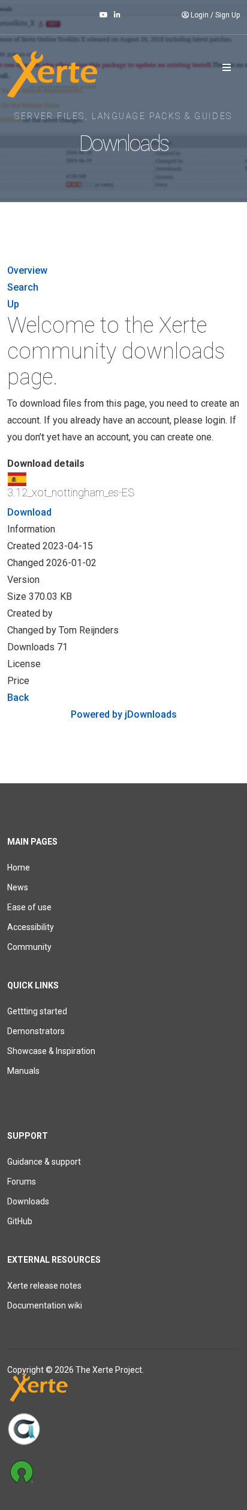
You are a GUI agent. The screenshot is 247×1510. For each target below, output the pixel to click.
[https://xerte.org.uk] (123, 1390)
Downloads (28, 1201)
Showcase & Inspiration (51, 1051)
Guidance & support (44, 1161)
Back (18, 697)
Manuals (23, 1071)
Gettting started (37, 1011)
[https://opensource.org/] (123, 1471)
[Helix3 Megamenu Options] (226, 68)
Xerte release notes (44, 1285)
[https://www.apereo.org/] (123, 1429)
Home (18, 867)
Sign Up (227, 15)
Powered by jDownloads (124, 714)
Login (199, 15)
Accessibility (30, 927)
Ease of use (29, 907)
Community (29, 947)
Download (29, 512)
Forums (21, 1181)
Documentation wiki (44, 1305)
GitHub (19, 1221)
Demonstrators (36, 1031)
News (17, 887)
